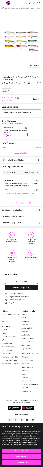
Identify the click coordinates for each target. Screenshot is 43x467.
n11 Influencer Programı (10, 364)
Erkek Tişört (26, 345)
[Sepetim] (26, 3)
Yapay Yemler (35, 8)
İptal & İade (6, 340)
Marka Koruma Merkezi (10, 315)
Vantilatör (25, 378)
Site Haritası (6, 354)
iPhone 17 (25, 364)
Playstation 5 (26, 332)
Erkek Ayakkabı (27, 342)
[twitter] (15, 421)
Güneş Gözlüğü (27, 367)
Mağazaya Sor (8, 101)
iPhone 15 (25, 357)
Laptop (24, 374)
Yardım (4, 333)
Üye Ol (4, 330)
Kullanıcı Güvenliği (8, 347)
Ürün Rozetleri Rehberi (10, 360)
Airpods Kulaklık (27, 328)
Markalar (5, 318)
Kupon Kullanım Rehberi (10, 357)
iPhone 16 (25, 371)
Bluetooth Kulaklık (28, 338)
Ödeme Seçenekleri (9, 337)
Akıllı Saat (25, 325)
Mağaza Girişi (21, 281)
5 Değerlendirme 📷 (23, 83)
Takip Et (36, 99)
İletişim (4, 321)
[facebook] (9, 421)
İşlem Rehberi (7, 343)
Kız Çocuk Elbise (27, 360)
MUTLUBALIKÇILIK (9, 98)
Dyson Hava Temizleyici (30, 384)
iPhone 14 (25, 321)
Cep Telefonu (26, 349)
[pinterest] (32, 421)
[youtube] (27, 421)
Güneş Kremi (26, 381)
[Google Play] (14, 408)
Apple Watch (26, 335)
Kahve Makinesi (27, 388)
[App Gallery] (28, 408)
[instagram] (21, 421)
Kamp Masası (26, 391)
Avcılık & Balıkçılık (23, 8)
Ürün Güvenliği (7, 350)
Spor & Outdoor (10, 8)
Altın (23, 315)
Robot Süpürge (27, 318)
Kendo (38, 147)
